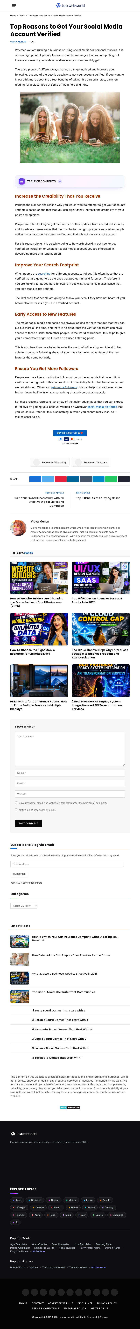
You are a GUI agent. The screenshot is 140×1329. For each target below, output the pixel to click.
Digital (55, 1200)
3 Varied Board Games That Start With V (59, 1039)
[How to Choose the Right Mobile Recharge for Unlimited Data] (39, 629)
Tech (22, 15)
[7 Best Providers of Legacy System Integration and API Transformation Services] (101, 680)
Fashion (20, 1215)
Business (36, 1200)
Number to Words (44, 1247)
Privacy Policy (107, 1303)
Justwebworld (66, 1317)
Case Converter (60, 1244)
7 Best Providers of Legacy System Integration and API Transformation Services (97, 705)
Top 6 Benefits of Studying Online (98, 498)
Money (72, 1200)
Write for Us (99, 1308)
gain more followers (64, 387)
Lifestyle (20, 1207)
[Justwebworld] (70, 5)
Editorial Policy (75, 1308)
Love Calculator (82, 1244)
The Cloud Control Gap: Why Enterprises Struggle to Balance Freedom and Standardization (100, 653)
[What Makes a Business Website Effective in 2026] (19, 978)
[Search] (126, 5)
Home (13, 15)
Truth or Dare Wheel (53, 1267)
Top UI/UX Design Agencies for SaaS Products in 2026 (97, 600)
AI (17, 1222)
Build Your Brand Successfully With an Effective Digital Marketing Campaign (39, 502)
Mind (68, 1215)
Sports (99, 1215)
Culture (40, 1207)
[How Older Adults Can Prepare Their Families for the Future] (19, 959)
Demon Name (112, 1247)
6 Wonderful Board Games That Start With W (62, 1029)
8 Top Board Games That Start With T (57, 1058)
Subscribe (19, 874)
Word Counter (39, 1244)
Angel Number (67, 1247)
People (106, 1200)
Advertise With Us (60, 1303)
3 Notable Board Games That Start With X (60, 1020)
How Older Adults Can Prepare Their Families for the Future (71, 955)
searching (44, 273)
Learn (89, 1200)
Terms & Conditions (45, 1308)
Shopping (118, 1215)
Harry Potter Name (90, 1247)
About (23, 1303)
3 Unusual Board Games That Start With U (60, 1048)
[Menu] (14, 5)
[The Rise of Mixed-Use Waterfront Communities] (19, 996)
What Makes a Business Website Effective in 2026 (65, 973)
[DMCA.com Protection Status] (70, 1108)
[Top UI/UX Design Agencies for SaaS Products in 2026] (101, 578)
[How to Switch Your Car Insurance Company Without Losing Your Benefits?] (19, 941)
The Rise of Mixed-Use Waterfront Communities (63, 992)
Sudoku (33, 1267)
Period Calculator (20, 1247)
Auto (37, 1215)
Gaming (109, 1207)
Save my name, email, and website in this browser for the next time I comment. (63, 802)
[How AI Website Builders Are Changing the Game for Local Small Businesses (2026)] (39, 578)
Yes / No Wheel (78, 1267)
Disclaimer (85, 1303)
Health (57, 1207)
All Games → (98, 1267)
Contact (38, 1303)
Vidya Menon (18, 41)
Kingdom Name (19, 1251)
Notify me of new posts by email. (37, 809)
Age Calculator (18, 1244)
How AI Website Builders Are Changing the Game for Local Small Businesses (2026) (36, 602)
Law (83, 1215)
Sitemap (104, 1317)
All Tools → (38, 1251)
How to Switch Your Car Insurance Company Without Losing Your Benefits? (75, 938)
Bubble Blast (17, 1267)
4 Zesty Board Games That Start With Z (58, 1010)
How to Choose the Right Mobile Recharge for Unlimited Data (32, 652)
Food (52, 1215)
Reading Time (103, 1244)
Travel (91, 1207)
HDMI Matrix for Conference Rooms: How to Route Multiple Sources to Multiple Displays (38, 705)
